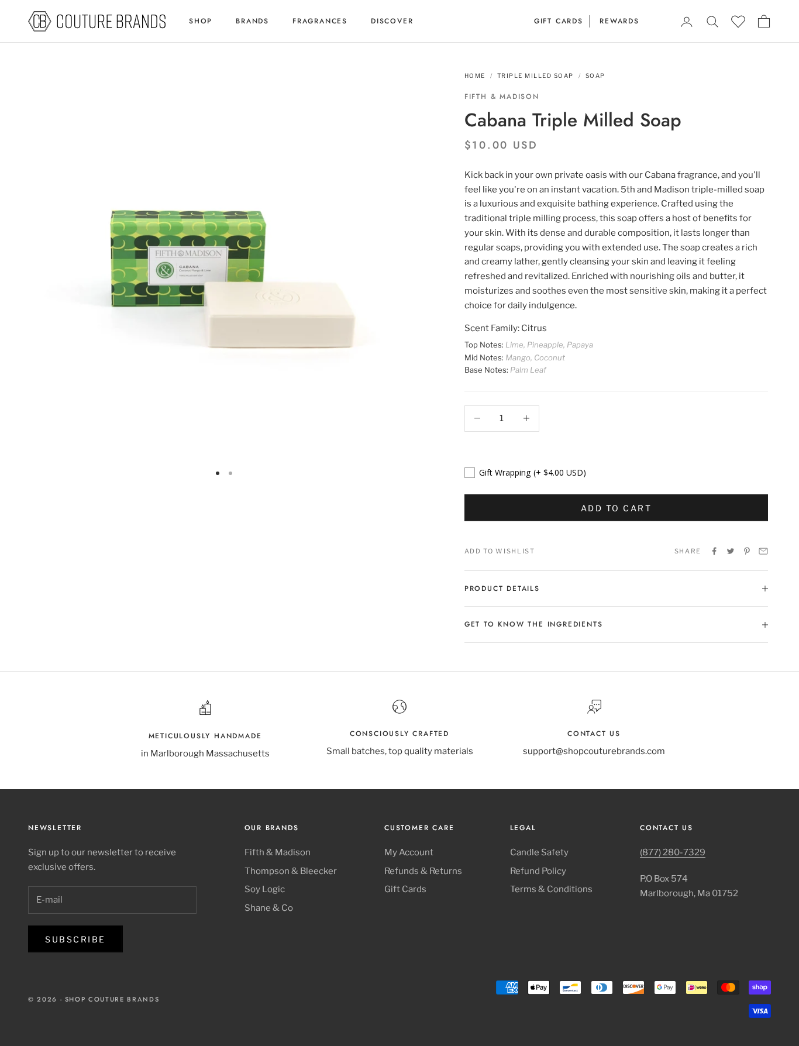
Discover (392, 21)
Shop (200, 21)
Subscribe (75, 939)
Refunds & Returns (423, 871)
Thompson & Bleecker (290, 871)
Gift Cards (558, 21)
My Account (408, 852)
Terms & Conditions (551, 889)
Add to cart (616, 508)
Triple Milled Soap (535, 75)
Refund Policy (538, 871)
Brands (252, 21)
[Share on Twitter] (730, 551)
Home (474, 75)
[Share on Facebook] (714, 551)
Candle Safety (539, 852)
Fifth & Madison (501, 96)
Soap (595, 75)
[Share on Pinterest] (747, 551)
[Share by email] (763, 551)
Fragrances (319, 21)
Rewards (619, 21)
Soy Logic (264, 889)
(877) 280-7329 (672, 852)
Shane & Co (268, 908)
